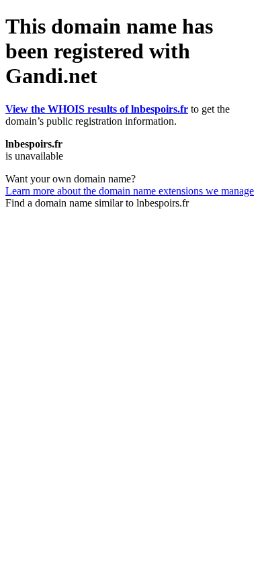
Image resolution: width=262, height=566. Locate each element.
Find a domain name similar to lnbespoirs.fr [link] (97, 203)
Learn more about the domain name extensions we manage (129, 190)
